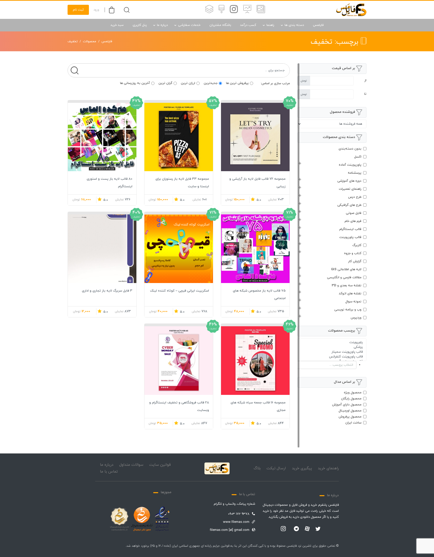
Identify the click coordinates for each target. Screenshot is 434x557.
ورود (96, 10)
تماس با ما (109, 471)
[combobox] (331, 365)
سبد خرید (117, 25)
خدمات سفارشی (189, 25)
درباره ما (162, 25)
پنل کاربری (140, 25)
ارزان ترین (188, 83)
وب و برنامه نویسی (347, 309)
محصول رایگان (351, 398)
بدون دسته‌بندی (350, 149)
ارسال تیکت (276, 468)
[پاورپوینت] (332, 342)
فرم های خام (353, 221)
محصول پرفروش (350, 416)
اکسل (357, 157)
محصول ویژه (352, 392)
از (365, 80)
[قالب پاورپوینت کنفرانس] (332, 356)
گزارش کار (354, 261)
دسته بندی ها (294, 25)
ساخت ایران (353, 423)
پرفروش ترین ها (237, 83)
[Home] (217, 468)
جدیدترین (211, 83)
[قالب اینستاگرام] (234, 10)
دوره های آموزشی (349, 181)
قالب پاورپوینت (350, 237)
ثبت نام (78, 10)
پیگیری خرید (302, 468)
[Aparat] (307, 528)
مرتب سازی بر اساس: (275, 83)
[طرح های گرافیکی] (221, 10)
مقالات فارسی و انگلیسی (344, 277)
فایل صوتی (353, 213)
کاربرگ (356, 245)
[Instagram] (283, 529)
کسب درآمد (248, 25)
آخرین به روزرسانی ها (135, 83)
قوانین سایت (160, 465)
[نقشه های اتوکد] (209, 10)
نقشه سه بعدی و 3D (346, 285)
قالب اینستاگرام (350, 229)
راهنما (270, 25)
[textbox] (321, 365)
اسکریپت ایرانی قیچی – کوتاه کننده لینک (179, 291)
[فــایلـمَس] (351, 10)
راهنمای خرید (328, 468)
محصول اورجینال (350, 410)
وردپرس (356, 317)
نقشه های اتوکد (350, 293)
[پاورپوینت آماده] (261, 10)
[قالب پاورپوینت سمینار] (332, 352)
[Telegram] (296, 529)
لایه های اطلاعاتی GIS (346, 269)
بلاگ (257, 468)
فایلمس (318, 25)
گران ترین (165, 83)
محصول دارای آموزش (346, 404)
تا (365, 94)
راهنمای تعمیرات (350, 189)
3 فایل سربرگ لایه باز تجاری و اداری (107, 291)
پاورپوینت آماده (350, 165)
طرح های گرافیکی (349, 205)
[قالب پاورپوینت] (247, 10)
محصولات (89, 41)
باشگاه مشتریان (220, 25)
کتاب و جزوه (352, 253)
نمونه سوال (353, 301)
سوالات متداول (131, 465)
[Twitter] (317, 529)
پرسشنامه (354, 173)
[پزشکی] (332, 347)
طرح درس (354, 197)
